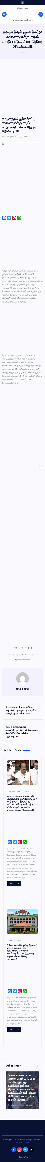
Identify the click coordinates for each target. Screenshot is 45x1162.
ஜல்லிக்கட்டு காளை (23, 660)
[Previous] (33, 1066)
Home (22, 53)
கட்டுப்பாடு (14, 655)
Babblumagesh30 (27, 1102)
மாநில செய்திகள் (8, 137)
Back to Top (23, 1157)
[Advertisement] (22, 88)
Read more (14, 883)
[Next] (37, 1066)
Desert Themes (22, 1143)
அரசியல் (10, 791)
